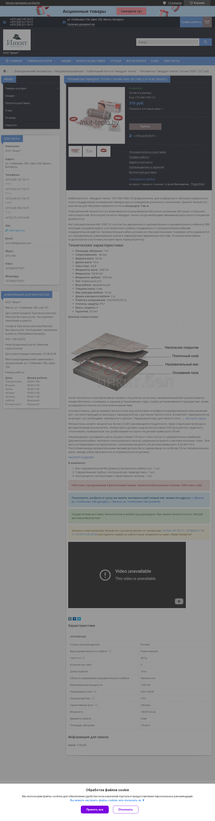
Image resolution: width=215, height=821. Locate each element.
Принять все (94, 809)
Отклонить (125, 809)
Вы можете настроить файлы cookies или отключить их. (106, 800)
